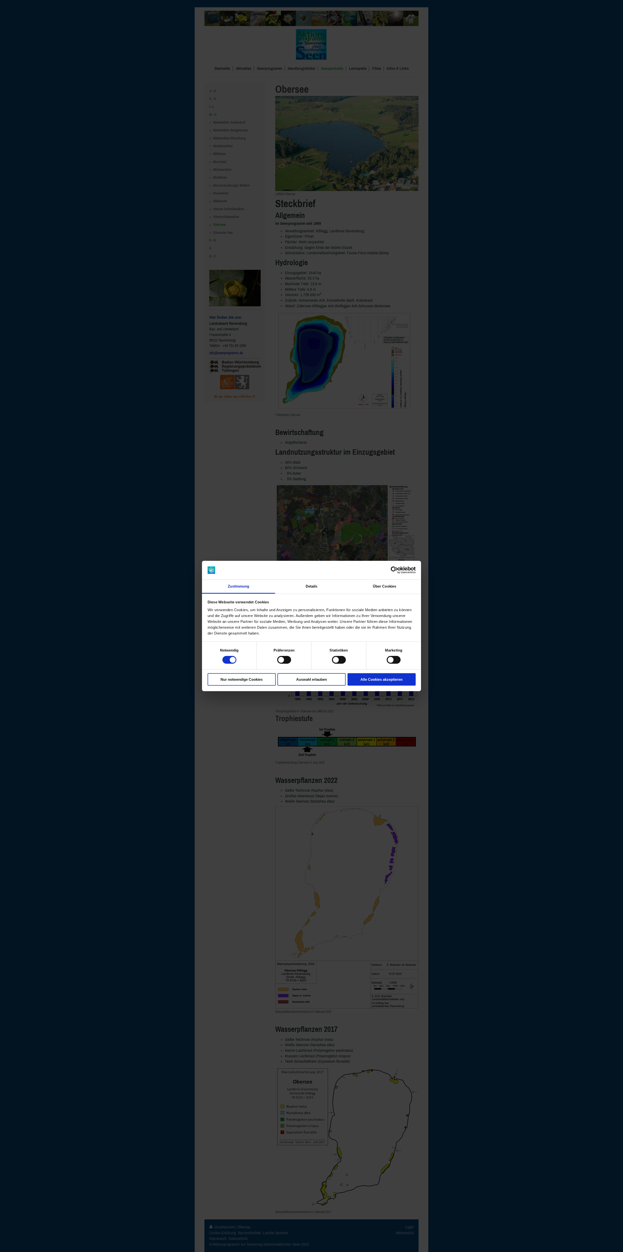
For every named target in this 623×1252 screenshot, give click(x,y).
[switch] (284, 660)
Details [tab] (312, 586)
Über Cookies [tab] (384, 586)
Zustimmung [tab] (238, 586)
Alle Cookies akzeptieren (381, 679)
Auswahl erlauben (311, 679)
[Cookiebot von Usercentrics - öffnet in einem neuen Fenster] (394, 570)
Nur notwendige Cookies (241, 679)
